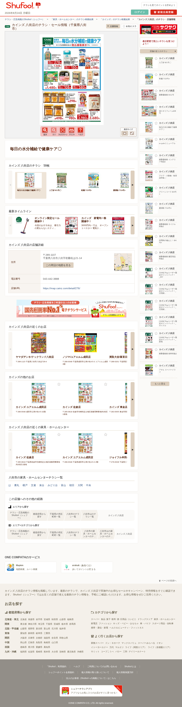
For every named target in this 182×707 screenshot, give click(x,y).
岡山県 (23, 642)
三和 (125, 651)
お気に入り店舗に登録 (129, 26)
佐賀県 (31, 651)
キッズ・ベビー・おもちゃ (126, 623)
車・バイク (145, 623)
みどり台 (53, 485)
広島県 (31, 642)
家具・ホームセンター (164, 619)
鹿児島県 (71, 651)
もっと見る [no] (160, 383)
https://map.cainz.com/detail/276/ (61, 288)
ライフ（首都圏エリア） (159, 647)
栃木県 (64, 624)
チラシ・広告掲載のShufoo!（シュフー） (24, 19)
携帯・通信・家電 (99, 627)
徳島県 (23, 647)
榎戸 (25, 485)
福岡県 (23, 651)
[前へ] (10, 185)
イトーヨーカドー (99, 647)
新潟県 (39, 628)
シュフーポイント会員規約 (61, 672)
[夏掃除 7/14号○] (127, 180)
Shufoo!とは (130, 666)
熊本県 (47, 651)
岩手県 (39, 619)
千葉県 (49, 624)
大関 (80, 485)
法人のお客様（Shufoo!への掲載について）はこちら (91, 678)
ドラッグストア (145, 619)
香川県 (31, 647)
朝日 (71, 485)
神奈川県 (32, 624)
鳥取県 (39, 642)
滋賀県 (47, 638)
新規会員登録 (163, 12)
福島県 (70, 619)
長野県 (31, 628)
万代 (111, 647)
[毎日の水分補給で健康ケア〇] (31, 180)
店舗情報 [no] (113, 26)
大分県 (55, 651)
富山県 (47, 628)
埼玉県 (41, 624)
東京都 (23, 624)
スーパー (95, 619)
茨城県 (57, 624)
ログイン (140, 12)
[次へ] (133, 185)
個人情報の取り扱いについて (95, 672)
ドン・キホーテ (112, 643)
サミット (95, 651)
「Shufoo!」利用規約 (56, 666)
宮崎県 (62, 651)
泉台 (41, 485)
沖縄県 (80, 651)
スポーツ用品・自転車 (162, 623)
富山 (63, 485)
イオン (159, 643)
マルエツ (119, 647)
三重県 (47, 633)
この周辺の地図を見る (58, 265)
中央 (88, 485)
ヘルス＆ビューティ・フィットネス (126, 627)
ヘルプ (77, 666)
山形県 (62, 619)
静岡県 (31, 633)
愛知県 (23, 633)
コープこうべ (107, 651)
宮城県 (47, 619)
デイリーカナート (137, 651)
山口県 (55, 642)
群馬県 (72, 624)
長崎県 (39, 651)
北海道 (23, 619)
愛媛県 (39, 647)
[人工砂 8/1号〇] (63, 180)
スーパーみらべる (146, 643)
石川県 (55, 628)
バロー (118, 651)
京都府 (39, 638)
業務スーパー (97, 643)
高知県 (47, 647)
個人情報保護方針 (124, 672)
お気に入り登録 (59, 384)
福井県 (62, 628)
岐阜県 (39, 633)
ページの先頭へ (167, 580)
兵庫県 (31, 638)
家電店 (94, 623)
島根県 (47, 642)
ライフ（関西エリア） (135, 647)
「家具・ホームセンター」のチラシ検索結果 (72, 19)
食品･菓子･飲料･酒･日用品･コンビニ (118, 619)
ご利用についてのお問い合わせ (102, 666)
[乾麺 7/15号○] (95, 180)
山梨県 (23, 628)
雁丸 (16, 485)
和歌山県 (63, 638)
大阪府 (23, 638)
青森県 (31, 619)
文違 (33, 485)
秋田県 (55, 619)
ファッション (105, 623)
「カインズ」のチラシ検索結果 (115, 19)
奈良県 (55, 638)
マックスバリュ (129, 643)
